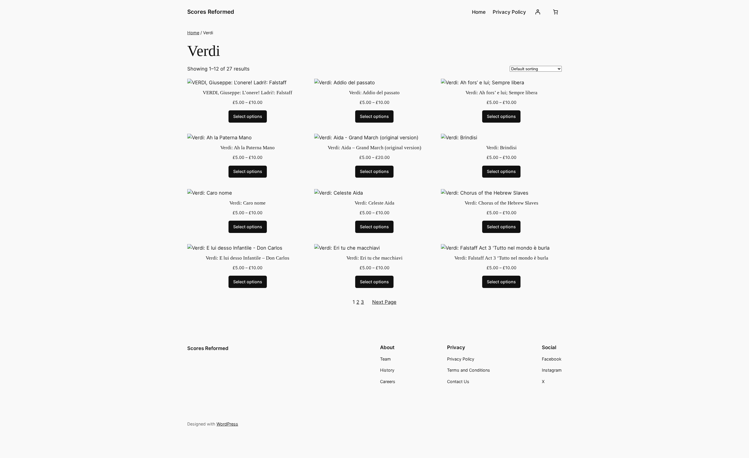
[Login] (538, 12)
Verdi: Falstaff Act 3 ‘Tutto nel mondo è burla (501, 258)
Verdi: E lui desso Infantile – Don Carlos (247, 258)
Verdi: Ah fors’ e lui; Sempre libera (501, 92)
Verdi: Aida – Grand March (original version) (374, 147)
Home (193, 32)
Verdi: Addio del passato (374, 92)
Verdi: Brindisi (501, 147)
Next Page (384, 302)
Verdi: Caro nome (247, 203)
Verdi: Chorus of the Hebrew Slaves (501, 203)
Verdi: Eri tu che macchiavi (374, 258)
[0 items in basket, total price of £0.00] (555, 12)
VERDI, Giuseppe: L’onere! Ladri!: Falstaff (247, 92)
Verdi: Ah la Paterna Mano (247, 147)
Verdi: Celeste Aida (374, 203)
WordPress (227, 423)
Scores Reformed (210, 11)
